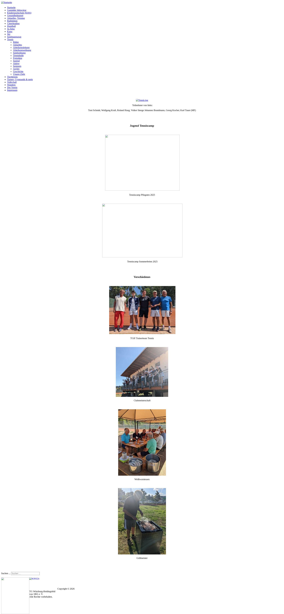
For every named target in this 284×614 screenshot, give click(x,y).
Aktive (16, 63)
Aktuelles (17, 45)
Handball (11, 26)
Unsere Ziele (19, 74)
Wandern (11, 85)
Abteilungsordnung (22, 50)
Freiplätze (17, 58)
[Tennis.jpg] (142, 100)
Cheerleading (13, 23)
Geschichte (18, 71)
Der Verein (12, 87)
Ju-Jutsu (11, 29)
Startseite (11, 7)
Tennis (10, 39)
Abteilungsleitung (21, 47)
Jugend (16, 61)
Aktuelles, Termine (16, 18)
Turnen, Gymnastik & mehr (20, 79)
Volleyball (12, 82)
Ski (8, 34)
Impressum (12, 90)
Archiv (16, 69)
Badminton (12, 21)
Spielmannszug (14, 37)
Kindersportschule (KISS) (19, 13)
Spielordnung (19, 53)
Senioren (17, 66)
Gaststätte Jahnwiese (16, 10)
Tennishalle (18, 55)
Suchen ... (6, 573)
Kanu (9, 31)
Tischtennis (12, 77)
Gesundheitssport (15, 15)
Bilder (16, 42)
